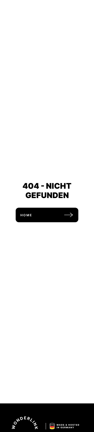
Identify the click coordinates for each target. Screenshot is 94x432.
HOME (26, 215)
